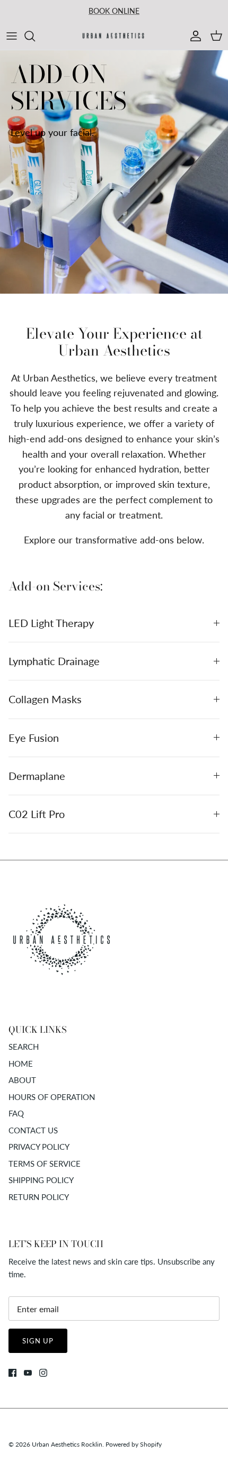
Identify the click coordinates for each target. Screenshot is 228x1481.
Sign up (38, 1341)
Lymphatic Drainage (54, 661)
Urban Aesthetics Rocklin (67, 1444)
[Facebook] (12, 1373)
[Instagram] (43, 1373)
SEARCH (23, 1046)
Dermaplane (36, 776)
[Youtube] (28, 1373)
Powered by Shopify (134, 1444)
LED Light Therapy (51, 623)
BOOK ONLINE (114, 10)
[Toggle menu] (11, 36)
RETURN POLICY (38, 1197)
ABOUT (22, 1080)
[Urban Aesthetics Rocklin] (114, 36)
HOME (20, 1063)
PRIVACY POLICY (38, 1146)
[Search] (35, 36)
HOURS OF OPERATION (51, 1097)
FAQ (16, 1113)
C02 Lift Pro (36, 814)
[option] (114, 172)
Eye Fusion (33, 738)
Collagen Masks (45, 699)
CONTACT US (33, 1130)
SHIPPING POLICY (41, 1180)
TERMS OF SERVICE (44, 1163)
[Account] (193, 36)
